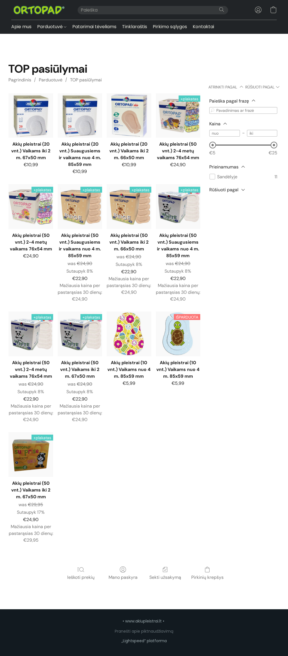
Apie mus (21, 26)
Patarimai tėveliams (94, 26)
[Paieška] (221, 10)
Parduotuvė (50, 26)
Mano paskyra (123, 577)
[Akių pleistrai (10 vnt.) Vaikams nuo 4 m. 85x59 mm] (129, 334)
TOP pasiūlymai (86, 80)
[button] (38, 10)
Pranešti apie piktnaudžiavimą (144, 631)
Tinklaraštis (134, 26)
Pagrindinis (19, 80)
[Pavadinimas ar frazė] (212, 110)
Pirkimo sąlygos (170, 26)
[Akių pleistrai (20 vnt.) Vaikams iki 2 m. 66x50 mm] (129, 115)
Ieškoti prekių (80, 577)
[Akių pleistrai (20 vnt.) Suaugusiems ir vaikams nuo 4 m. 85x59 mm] (80, 115)
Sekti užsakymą (165, 577)
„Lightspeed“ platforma (144, 641)
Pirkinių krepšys (207, 577)
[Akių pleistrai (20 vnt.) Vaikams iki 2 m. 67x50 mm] (30, 115)
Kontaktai (203, 26)
